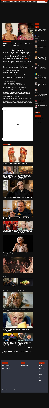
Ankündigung (23, 1)
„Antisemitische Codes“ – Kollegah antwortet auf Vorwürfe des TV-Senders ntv (42, 95)
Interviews (29, 1)
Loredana (26, 58)
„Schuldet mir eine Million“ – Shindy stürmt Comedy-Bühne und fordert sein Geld (42, 68)
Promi (40, 380)
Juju (30, 58)
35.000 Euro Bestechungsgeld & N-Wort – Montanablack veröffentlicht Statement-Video (42, 41)
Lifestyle (15, 1)
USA (39, 383)
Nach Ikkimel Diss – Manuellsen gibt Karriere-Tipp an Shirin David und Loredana (42, 52)
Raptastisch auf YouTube (38, 121)
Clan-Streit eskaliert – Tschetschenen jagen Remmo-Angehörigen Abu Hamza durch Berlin (42, 84)
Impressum (22, 366)
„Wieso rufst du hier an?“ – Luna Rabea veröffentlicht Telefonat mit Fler (19, 356)
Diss (19, 1)
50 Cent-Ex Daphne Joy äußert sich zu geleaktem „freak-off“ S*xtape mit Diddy (42, 30)
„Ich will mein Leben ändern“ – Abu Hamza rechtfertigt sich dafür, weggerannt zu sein (42, 90)
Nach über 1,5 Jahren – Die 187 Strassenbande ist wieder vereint (42, 63)
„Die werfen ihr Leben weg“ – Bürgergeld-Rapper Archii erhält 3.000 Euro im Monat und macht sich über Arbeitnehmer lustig (42, 58)
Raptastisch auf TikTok (38, 122)
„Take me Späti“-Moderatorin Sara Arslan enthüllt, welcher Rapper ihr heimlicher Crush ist (42, 106)
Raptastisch (5, 1)
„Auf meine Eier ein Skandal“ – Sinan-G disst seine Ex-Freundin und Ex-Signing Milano (16, 352)
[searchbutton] (46, 1)
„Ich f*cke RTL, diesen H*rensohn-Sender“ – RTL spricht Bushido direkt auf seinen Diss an (42, 101)
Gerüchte (34, 1)
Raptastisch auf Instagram (39, 119)
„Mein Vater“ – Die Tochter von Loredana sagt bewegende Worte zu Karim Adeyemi (42, 46)
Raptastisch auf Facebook (39, 118)
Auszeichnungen (41, 368)
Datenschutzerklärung (24, 365)
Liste (39, 377)
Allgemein (11, 1)
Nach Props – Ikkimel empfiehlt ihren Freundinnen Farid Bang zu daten (42, 78)
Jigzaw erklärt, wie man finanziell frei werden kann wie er (42, 73)
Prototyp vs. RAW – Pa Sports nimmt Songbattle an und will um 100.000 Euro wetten (42, 36)
